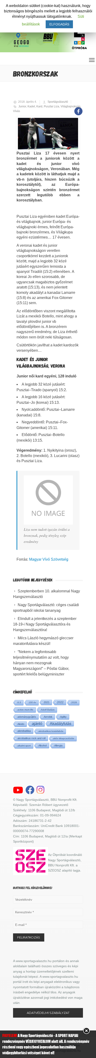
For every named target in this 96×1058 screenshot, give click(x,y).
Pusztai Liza (51, 106)
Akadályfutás (60, 723)
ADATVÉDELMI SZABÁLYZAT (48, 1013)
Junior (22, 106)
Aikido (20, 724)
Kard (39, 106)
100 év (32, 702)
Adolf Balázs (48, 709)
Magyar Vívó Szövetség (48, 559)
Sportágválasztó (58, 101)
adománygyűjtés (26, 716)
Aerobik (48, 716)
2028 (74, 702)
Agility (63, 716)
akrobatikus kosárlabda (50, 731)
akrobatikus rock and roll (31, 738)
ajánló (37, 723)
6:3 (19, 702)
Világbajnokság (70, 106)
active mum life (25, 709)
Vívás (16, 111)
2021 (46, 702)
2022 (60, 702)
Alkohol (42, 745)
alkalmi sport (24, 745)
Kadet (31, 106)
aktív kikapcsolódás (63, 738)
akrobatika (24, 731)
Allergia (58, 745)
